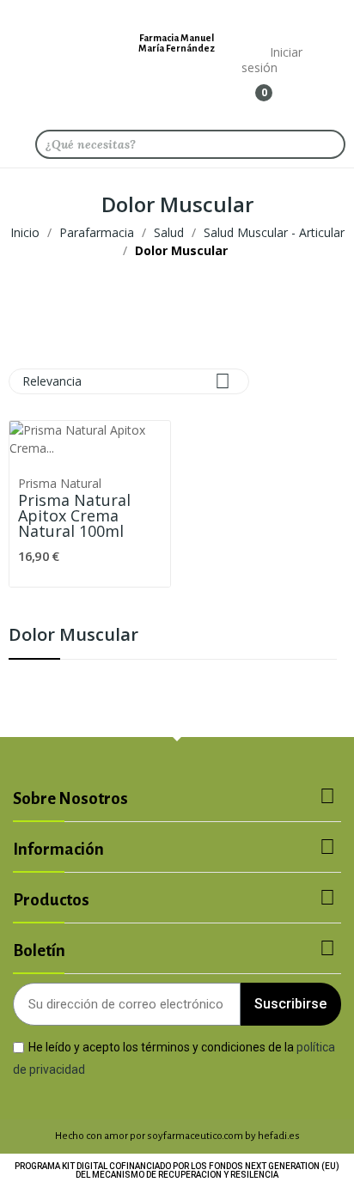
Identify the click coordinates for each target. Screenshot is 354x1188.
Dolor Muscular (73, 636)
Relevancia (126, 381)
